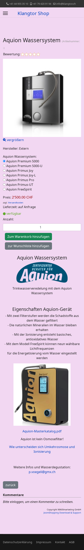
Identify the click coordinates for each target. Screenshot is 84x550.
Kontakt (60, 542)
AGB (71, 542)
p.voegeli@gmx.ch (42, 472)
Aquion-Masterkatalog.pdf (42, 431)
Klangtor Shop (33, 13)
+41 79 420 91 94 (41, 3)
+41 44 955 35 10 (18, 3)
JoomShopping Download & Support (62, 512)
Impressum (43, 542)
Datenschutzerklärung (17, 542)
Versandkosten (15, 202)
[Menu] (5, 13)
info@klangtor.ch (66, 3)
